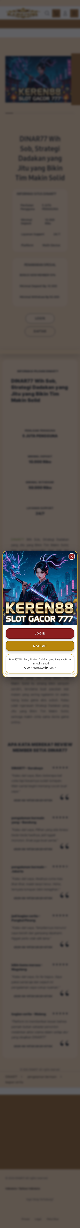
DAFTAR (40, 645)
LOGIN (40, 633)
